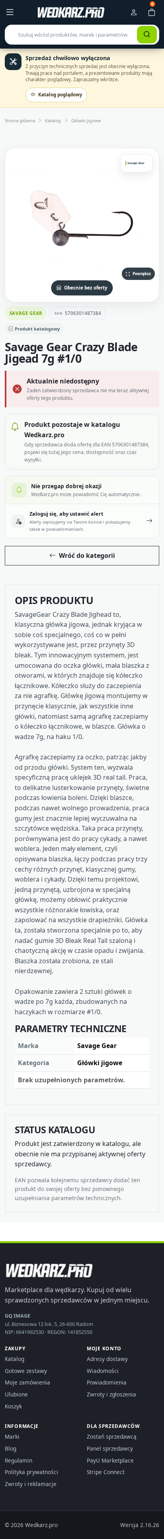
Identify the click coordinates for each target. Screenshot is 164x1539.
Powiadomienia (107, 1382)
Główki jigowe (86, 120)
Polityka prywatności (31, 1472)
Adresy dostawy (107, 1359)
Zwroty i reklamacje (31, 1484)
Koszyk (13, 1406)
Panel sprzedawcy (110, 1448)
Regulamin (18, 1460)
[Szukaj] (147, 34)
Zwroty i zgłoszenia (111, 1394)
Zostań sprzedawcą (112, 1436)
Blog (10, 1448)
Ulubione (16, 1394)
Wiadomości (103, 1371)
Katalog (53, 120)
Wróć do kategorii (87, 555)
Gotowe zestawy (26, 1371)
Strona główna (20, 120)
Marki (12, 1436)
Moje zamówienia (27, 1382)
